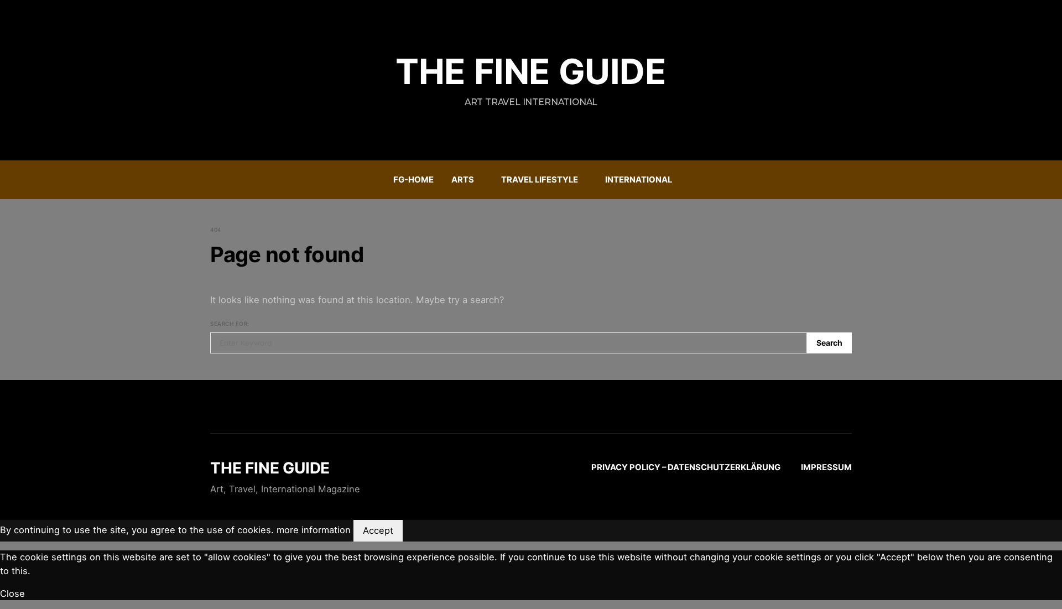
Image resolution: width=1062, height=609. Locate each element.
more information (314, 529)
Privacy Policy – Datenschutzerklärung (685, 467)
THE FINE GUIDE (530, 71)
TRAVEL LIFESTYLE (539, 180)
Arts (462, 180)
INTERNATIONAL (638, 180)
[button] (848, 179)
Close (12, 593)
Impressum (826, 467)
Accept (378, 530)
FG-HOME (413, 180)
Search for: (229, 323)
